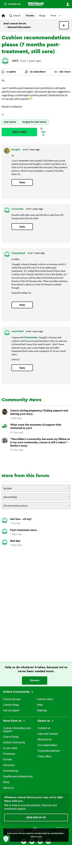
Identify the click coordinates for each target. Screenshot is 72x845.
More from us (12, 720)
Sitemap (42, 710)
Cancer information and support (17, 730)
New (64, 25)
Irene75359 (18, 331)
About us (8, 788)
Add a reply (19, 131)
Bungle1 (16, 149)
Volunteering (10, 771)
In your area (10, 748)
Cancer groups (12, 699)
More (11, 4)
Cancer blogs (11, 705)
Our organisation (47, 745)
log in (43, 133)
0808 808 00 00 (36, 817)
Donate (34, 680)
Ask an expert (11, 710)
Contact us (44, 728)
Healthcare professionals (18, 776)
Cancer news (45, 699)
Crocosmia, (31, 337)
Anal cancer (10, 122)
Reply (22, 182)
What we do (45, 739)
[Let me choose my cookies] (6, 839)
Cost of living (10, 737)
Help (40, 705)
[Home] (36, 4)
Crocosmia (18, 209)
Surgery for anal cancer (34, 122)
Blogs (42, 15)
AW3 (15, 60)
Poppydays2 (19, 253)
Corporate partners (49, 751)
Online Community (17, 691)
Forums (30, 15)
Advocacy (9, 765)
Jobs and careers (48, 734)
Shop (6, 782)
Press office (44, 756)
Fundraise (9, 754)
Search (17, 15)
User (67, 4)
